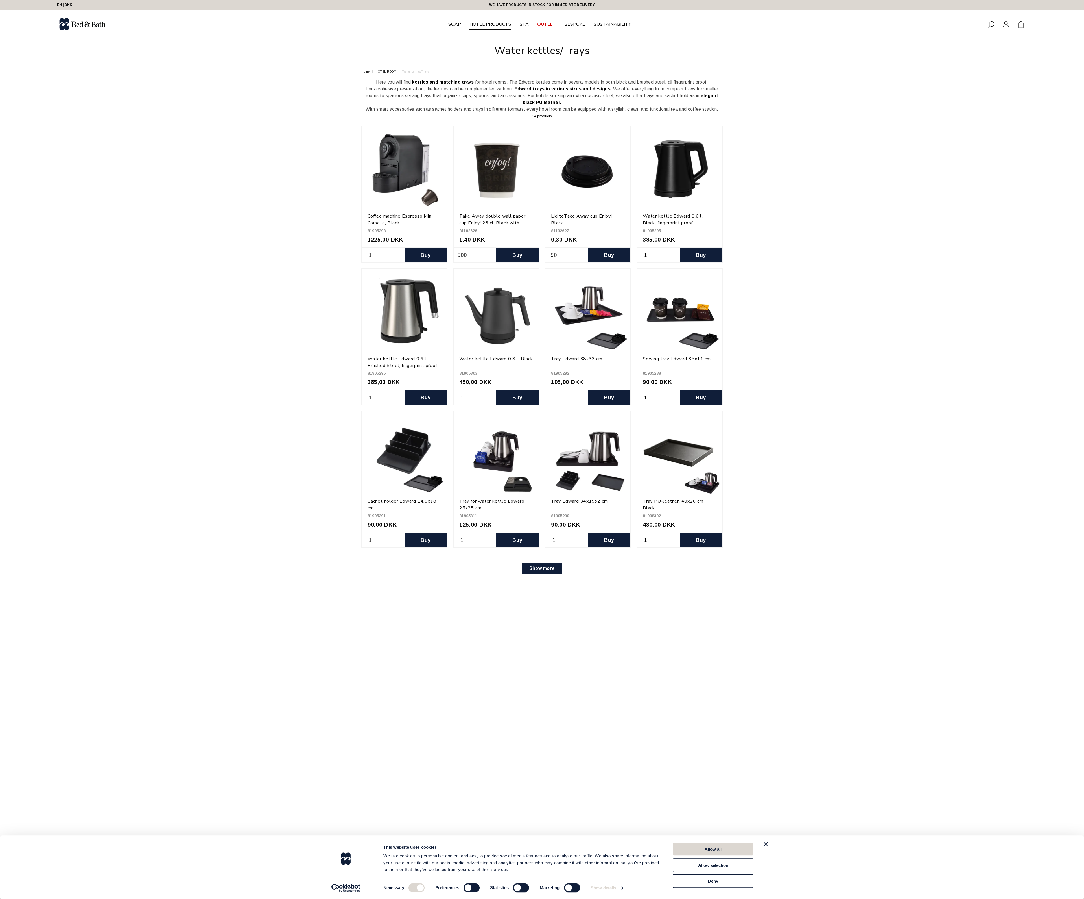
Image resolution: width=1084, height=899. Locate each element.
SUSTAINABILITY (612, 24)
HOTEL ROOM (385, 71)
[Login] (1006, 24)
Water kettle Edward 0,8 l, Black (496, 359)
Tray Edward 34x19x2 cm (579, 501)
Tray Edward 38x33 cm (576, 359)
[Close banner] (766, 844)
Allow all (713, 849)
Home (365, 71)
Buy (425, 255)
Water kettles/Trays (415, 71)
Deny (713, 881)
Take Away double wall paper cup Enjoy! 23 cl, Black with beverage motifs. (492, 223)
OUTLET (546, 24)
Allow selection (713, 865)
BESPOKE (574, 24)
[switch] (472, 887)
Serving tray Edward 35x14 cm (677, 359)
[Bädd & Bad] (82, 24)
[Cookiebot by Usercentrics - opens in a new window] (346, 888)
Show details (603, 887)
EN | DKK (64, 5)
